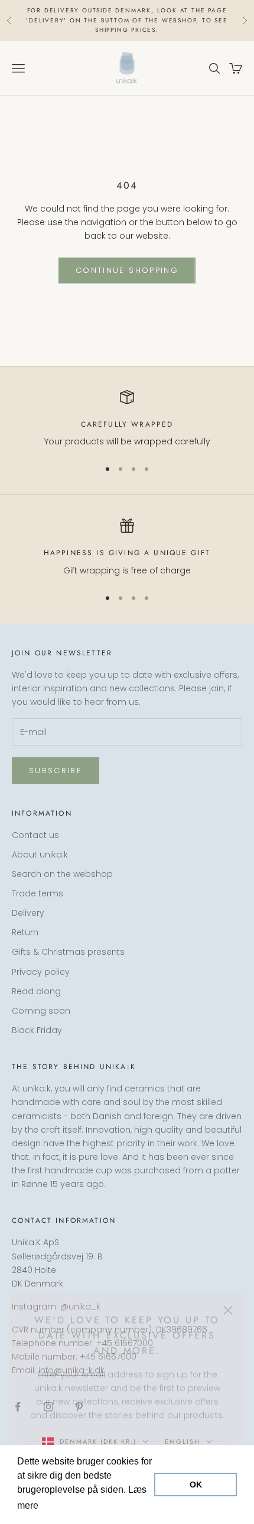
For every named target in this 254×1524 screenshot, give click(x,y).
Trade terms (37, 893)
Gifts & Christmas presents (68, 952)
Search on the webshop (62, 874)
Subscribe (55, 770)
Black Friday (37, 1030)
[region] (127, 419)
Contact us (35, 835)
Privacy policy (41, 972)
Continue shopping (127, 270)
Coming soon (41, 1011)
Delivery (28, 913)
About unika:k (40, 854)
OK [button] (196, 1484)
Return (25, 932)
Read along (36, 991)
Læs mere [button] (63, 1505)
